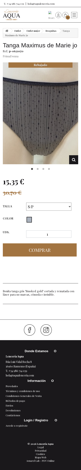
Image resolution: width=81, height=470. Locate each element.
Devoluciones (13, 410)
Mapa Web (40, 457)
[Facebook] (31, 330)
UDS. (6, 232)
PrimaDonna (10, 56)
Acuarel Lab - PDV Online (40, 460)
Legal (40, 447)
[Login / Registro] (58, 15)
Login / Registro (36, 420)
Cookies (40, 454)
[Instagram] (47, 330)
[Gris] (29, 220)
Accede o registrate (17, 425)
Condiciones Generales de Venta (24, 395)
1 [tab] (32, 169)
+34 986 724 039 (18, 371)
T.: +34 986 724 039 (14, 3)
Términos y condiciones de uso (23, 391)
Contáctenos (13, 415)
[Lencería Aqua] (11, 14)
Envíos (9, 405)
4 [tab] (49, 169)
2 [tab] (38, 169)
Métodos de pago (15, 400)
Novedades (12, 386)
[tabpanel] (40, 113)
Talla (8, 206)
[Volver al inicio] (6, 30)
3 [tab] (43, 169)
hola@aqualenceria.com (41, 3)
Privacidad (40, 450)
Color (8, 218)
